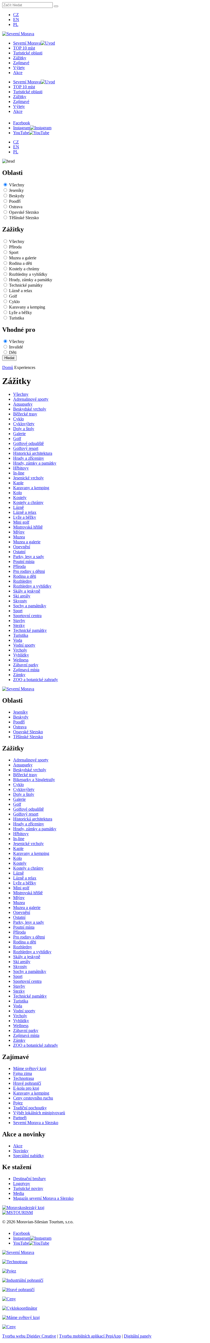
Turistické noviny (28, 1188)
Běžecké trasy (25, 414)
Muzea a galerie (22, 258)
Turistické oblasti (27, 53)
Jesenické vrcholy (28, 478)
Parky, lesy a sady (28, 556)
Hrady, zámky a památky (30, 279)
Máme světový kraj (29, 1068)
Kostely (20, 497)
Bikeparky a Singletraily (34, 779)
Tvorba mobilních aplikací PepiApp (90, 1336)
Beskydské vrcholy (29, 409)
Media (18, 1193)
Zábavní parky (25, 664)
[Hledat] (56, 6)
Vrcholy (20, 650)
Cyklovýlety (23, 423)
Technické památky (26, 285)
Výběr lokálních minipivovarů (39, 1112)
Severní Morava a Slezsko (35, 1122)
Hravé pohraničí (27, 1083)
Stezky (19, 625)
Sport (13, 252)
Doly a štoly (23, 428)
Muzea (19, 537)
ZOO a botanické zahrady (35, 679)
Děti (12, 352)
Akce (17, 72)
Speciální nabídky (28, 1155)
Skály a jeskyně (26, 591)
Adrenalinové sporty (30, 399)
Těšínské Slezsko (24, 217)
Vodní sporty (24, 645)
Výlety (19, 67)
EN (16, 19)
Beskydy (16, 195)
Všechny (16, 185)
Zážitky (19, 57)
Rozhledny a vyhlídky (28, 274)
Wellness (20, 660)
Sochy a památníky (29, 605)
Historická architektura (32, 453)
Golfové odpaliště (28, 443)
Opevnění (21, 546)
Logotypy (21, 1183)
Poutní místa (23, 561)
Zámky (19, 674)
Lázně (18, 507)
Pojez (18, 1103)
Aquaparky (23, 404)
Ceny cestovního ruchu (33, 1098)
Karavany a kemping (27, 307)
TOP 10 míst (24, 48)
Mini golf (21, 522)
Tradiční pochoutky (30, 1108)
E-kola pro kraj (26, 1088)
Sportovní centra (27, 615)
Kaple (18, 482)
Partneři (20, 1117)
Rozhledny (22, 581)
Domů (7, 367)
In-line (18, 473)
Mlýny (19, 532)
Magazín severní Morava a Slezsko (43, 1198)
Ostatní (19, 551)
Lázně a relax (20, 290)
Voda (17, 640)
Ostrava (15, 206)
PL (15, 24)
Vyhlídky (21, 655)
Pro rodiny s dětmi (29, 571)
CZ (16, 14)
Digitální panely (137, 1336)
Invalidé (16, 347)
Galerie (19, 433)
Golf (13, 296)
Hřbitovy (21, 468)
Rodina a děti (20, 263)
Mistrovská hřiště (28, 527)
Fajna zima (22, 1073)
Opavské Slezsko (24, 212)
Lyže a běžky (20, 312)
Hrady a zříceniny (28, 458)
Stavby (19, 620)
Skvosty (20, 601)
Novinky (20, 1150)
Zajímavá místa (26, 669)
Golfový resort (25, 448)
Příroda (15, 247)
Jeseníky (16, 190)
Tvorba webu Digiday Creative (29, 1336)
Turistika (16, 318)
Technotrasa (23, 1078)
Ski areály (21, 596)
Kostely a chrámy (24, 268)
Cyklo (14, 301)
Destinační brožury (29, 1178)
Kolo (17, 492)
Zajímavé (21, 62)
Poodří (15, 201)
